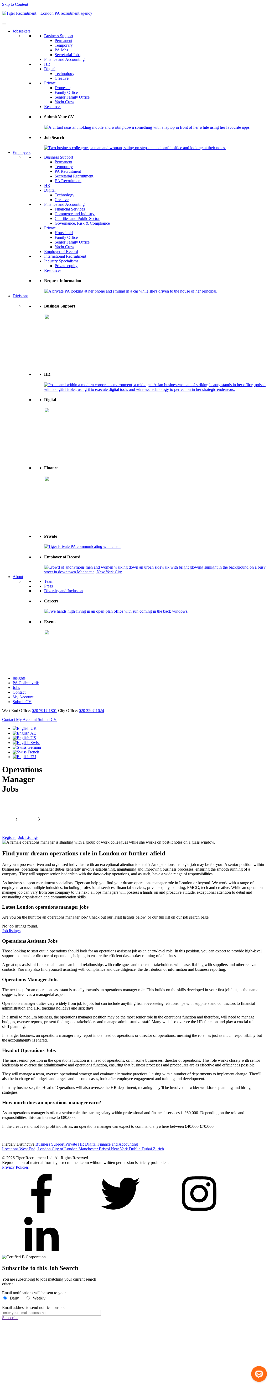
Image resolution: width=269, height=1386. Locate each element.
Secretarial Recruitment (74, 176)
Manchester (89, 1149)
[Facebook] (41, 1212)
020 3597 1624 (91, 710)
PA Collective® (26, 683)
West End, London (35, 1149)
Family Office (66, 92)
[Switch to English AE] (24, 733)
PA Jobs (61, 50)
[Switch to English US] (24, 738)
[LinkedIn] (41, 1252)
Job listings (11, 931)
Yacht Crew (64, 102)
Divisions (20, 296)
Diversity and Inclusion (63, 591)
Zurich (158, 1149)
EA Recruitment (68, 181)
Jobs (16, 687)
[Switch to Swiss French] (26, 752)
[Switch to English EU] (24, 756)
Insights (19, 678)
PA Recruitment (68, 171)
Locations (10, 1149)
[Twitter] (120, 1212)
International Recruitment (65, 256)
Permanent (63, 40)
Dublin (135, 1149)
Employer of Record (61, 251)
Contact (19, 692)
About (18, 576)
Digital (49, 69)
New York (120, 1149)
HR (47, 64)
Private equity (66, 265)
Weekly (39, 1298)
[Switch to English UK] (25, 728)
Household (64, 232)
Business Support (58, 36)
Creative (62, 78)
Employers (21, 152)
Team (48, 581)
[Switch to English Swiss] (26, 742)
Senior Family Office (72, 97)
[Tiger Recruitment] (47, 13)
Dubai (147, 1149)
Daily (14, 1298)
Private (50, 83)
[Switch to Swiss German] (27, 747)
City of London (65, 1149)
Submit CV (22, 701)
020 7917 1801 (44, 710)
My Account (23, 697)
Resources (52, 106)
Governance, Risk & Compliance (82, 223)
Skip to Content (15, 4)
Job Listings (28, 837)
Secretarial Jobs (67, 54)
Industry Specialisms (61, 261)
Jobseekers (21, 31)
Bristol (105, 1149)
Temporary (64, 45)
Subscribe (10, 1317)
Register (9, 837)
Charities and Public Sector (77, 218)
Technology (64, 73)
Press (48, 586)
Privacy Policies (15, 1167)
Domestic (62, 87)
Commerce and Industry (75, 214)
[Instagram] (199, 1212)
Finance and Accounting (64, 59)
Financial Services (70, 209)
